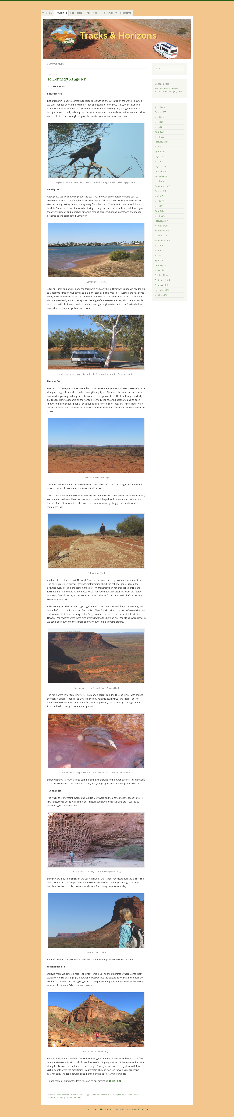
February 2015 (161, 265)
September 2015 (162, 240)
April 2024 (159, 132)
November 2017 (162, 176)
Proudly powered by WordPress (99, 1109)
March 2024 (160, 136)
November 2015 (162, 230)
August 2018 (160, 166)
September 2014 (162, 280)
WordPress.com (141, 1109)
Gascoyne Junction (116, 1094)
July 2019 (159, 161)
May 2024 (159, 127)
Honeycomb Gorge (55, 1097)
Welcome (47, 12)
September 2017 (162, 186)
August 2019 (160, 156)
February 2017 (161, 220)
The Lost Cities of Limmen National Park (166, 90)
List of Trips (76, 12)
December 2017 (162, 171)
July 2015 (159, 245)
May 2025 (159, 122)
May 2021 (159, 146)
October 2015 (161, 235)
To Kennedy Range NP (66, 79)
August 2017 (160, 191)
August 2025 (160, 112)
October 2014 (161, 275)
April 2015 (159, 260)
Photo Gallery (110, 12)
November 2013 (162, 290)
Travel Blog (61, 12)
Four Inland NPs (76, 1094)
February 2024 (161, 141)
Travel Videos (92, 12)
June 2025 (159, 117)
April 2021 (159, 151)
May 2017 (159, 206)
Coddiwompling (62, 1094)
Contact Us (125, 12)
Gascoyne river (131, 1094)
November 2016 (162, 225)
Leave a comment (73, 1097)
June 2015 (159, 250)
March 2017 (160, 216)
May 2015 (159, 255)
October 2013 (161, 295)
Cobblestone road (99, 1094)
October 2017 (161, 181)
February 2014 (161, 285)
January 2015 (161, 270)
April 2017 (159, 211)
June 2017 (159, 201)
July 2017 (159, 196)
